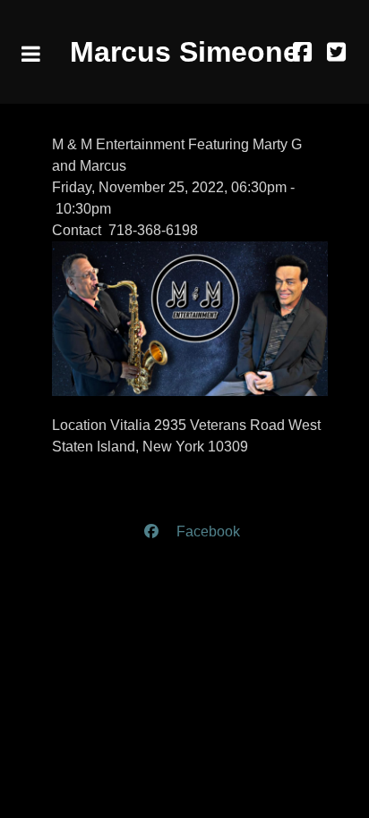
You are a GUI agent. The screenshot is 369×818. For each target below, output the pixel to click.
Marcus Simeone (184, 52)
